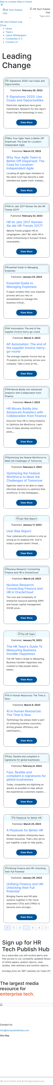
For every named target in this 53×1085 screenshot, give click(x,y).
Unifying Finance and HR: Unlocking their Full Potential (25, 887)
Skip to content (8, 1)
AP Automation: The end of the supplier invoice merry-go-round (26, 347)
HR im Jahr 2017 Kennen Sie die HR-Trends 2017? (25, 223)
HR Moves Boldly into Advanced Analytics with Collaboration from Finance (26, 412)
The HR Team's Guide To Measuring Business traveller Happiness (24, 650)
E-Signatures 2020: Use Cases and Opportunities (25, 98)
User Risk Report (19, 531)
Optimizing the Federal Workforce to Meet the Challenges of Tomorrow (24, 476)
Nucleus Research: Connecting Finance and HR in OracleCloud (25, 588)
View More (26, 122)
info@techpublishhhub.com (14, 1030)
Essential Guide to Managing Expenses (22, 285)
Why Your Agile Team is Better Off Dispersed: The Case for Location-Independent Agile (25, 163)
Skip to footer (24, 1)
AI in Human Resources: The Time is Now (24, 713)
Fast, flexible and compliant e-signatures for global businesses (26, 775)
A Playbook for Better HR (25, 830)
